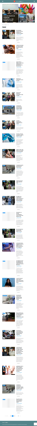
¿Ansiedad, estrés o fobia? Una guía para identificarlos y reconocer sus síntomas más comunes (19, 369)
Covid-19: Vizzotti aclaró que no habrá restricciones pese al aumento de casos (19, 280)
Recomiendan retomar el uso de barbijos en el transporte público (19, 32)
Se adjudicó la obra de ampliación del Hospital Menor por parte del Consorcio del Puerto (19, 262)
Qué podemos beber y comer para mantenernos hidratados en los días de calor (19, 64)
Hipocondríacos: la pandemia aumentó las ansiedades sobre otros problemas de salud (19, 315)
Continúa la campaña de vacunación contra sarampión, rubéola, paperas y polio (19, 386)
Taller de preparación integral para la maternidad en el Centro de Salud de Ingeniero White (30, 17)
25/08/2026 (10, 22)
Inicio (3, 24)
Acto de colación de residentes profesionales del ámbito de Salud (9, 18)
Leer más (18, 42)
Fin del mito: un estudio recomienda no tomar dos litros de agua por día (19, 214)
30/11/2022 (18, 319)
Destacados (5, 295)
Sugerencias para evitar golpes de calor (19, 181)
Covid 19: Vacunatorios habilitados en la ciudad (19, 122)
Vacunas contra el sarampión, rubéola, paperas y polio (19, 134)
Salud (21, 8)
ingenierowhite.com (14, 424)
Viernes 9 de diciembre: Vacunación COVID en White (19, 94)
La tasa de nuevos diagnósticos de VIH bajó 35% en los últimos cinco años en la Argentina (19, 245)
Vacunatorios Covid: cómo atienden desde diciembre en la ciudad (19, 297)
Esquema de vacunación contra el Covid (19, 79)
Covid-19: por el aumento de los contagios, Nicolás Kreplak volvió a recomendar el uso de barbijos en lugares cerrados (19, 350)
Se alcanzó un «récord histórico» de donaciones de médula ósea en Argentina (19, 332)
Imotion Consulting (24, 424)
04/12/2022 (18, 202)
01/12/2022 (18, 284)
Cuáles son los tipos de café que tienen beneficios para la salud (19, 47)
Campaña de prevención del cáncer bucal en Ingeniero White (19, 107)
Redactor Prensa (6, 22)
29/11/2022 (18, 355)
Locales (5, 14)
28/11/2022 (18, 391)
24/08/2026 (21, 22)
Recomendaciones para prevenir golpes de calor (19, 230)
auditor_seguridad (19, 318)
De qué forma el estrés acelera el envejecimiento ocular (19, 401)
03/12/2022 (18, 218)
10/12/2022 (18, 35)
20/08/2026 (29, 22)
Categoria (5, 24)
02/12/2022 (18, 233)
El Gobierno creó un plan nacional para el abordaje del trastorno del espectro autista (26, 11)
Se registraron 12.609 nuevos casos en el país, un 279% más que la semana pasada (19, 198)
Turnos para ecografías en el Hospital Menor (22, 19)
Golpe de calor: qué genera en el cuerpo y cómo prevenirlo (19, 150)
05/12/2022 (18, 138)
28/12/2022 (18, 301)
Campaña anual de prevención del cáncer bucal (19, 166)
